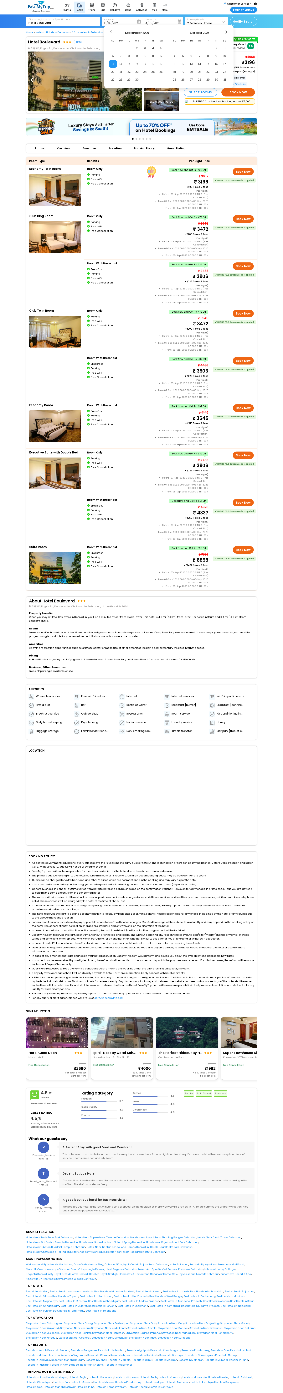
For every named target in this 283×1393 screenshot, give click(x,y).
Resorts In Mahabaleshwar (42, 1355)
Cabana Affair (113, 1264)
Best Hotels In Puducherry (199, 1296)
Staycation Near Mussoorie (43, 1333)
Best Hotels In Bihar (242, 1301)
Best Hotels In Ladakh (176, 1291)
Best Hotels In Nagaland (236, 1306)
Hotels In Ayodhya (202, 1382)
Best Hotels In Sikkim (38, 1296)
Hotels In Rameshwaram (111, 1387)
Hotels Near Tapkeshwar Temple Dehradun (102, 1237)
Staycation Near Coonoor (74, 1338)
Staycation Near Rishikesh (108, 1333)
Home (29, 32)
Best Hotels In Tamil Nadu (68, 1311)
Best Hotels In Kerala (148, 1291)
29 (129, 80)
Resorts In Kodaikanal (118, 1365)
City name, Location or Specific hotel (49, 19)
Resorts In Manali (96, 1360)
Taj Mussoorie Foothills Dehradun (198, 1274)
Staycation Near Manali (234, 1323)
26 (161, 72)
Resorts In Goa (220, 1350)
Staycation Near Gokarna (239, 1328)
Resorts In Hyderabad (111, 1350)
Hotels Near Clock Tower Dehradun (219, 1237)
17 (145, 64)
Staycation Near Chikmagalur (44, 1323)
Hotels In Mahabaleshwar (60, 1387)
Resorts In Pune (238, 1360)
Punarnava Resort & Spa (236, 1274)
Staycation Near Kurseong (174, 1338)
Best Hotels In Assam (216, 1301)
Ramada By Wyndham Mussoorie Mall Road (217, 1264)
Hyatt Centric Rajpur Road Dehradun (145, 1264)
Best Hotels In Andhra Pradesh (140, 1301)
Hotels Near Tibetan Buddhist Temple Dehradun (55, 1247)
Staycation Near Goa (143, 1323)
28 (120, 80)
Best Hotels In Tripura (65, 1296)
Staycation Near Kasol (143, 1338)
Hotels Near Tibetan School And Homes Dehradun (118, 1247)
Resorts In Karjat (36, 1350)
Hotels (40, 32)
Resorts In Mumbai (216, 1360)
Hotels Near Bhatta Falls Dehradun (171, 1247)
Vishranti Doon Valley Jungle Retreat (82, 1269)
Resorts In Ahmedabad (64, 1365)
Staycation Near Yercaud (41, 1338)
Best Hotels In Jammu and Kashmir (71, 1291)
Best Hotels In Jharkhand (133, 1306)
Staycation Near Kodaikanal (108, 1328)
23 (137, 72)
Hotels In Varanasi (170, 1377)
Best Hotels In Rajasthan (240, 1291)
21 (121, 72)
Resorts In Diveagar (171, 1355)
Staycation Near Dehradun (206, 1328)
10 (145, 56)
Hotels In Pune (86, 1387)
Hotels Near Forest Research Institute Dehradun (135, 1252)
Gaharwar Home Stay (163, 1274)
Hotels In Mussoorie (195, 1377)
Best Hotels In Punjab (39, 1311)
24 (145, 72)
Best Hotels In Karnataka (165, 1306)
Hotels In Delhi (148, 1377)
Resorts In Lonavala (38, 1360)
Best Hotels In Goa (37, 1291)
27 (113, 80)
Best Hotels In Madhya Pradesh (200, 1306)
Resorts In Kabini (240, 1350)
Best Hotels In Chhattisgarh (42, 1306)
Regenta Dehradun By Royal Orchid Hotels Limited (57, 1274)
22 (129, 72)
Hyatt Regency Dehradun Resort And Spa (131, 1269)
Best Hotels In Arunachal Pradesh (181, 1301)
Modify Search (244, 21)
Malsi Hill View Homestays (42, 1269)
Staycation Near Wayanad (42, 1328)
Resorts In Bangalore (84, 1350)
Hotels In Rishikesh (241, 1377)
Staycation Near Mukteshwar (110, 1338)
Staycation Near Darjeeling (202, 1323)
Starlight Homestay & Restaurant (128, 1274)
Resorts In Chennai (92, 1365)
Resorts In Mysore (121, 1355)
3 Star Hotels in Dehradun (87, 32)
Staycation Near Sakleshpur (111, 1323)
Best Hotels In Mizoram (73, 1301)
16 (137, 64)
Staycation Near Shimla (142, 1328)
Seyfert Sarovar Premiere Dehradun (180, 1269)
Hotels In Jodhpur (154, 1382)
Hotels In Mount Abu (101, 1377)
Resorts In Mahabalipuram (67, 1360)
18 (153, 64)
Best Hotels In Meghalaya (41, 1301)
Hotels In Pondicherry (128, 1382)
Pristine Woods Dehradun (80, 1279)
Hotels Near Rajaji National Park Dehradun (172, 1242)
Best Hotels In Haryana (102, 1306)
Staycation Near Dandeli (173, 1328)
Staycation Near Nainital (76, 1333)
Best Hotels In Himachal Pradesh (114, 1291)
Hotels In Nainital (218, 1377)
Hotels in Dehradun (58, 32)
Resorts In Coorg (225, 1355)
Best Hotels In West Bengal (165, 1296)
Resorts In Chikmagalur (199, 1355)
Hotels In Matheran (177, 1382)
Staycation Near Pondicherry (215, 1333)
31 (224, 80)
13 (112, 64)
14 (120, 64)
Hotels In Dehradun (161, 1387)
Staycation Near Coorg (78, 1323)
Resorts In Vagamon (73, 1355)
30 (137, 80)
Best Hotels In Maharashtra (207, 1291)
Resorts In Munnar (58, 1350)
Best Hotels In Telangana (101, 1311)
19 (161, 64)
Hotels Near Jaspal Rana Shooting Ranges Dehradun (163, 1237)
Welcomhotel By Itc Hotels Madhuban (49, 1264)
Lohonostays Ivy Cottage (219, 1269)
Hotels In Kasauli (138, 1387)
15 (128, 64)
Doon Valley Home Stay (88, 1264)
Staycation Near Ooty (170, 1323)
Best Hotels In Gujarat (74, 1306)
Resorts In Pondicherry (195, 1350)
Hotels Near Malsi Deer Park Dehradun (50, 1237)
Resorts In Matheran (191, 1360)
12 (161, 56)
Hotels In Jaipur (35, 1377)
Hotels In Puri (61, 1382)
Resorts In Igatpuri (138, 1350)
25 (153, 72)
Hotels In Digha (78, 1377)
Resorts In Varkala (119, 1360)
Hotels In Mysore (103, 1382)
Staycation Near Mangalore (178, 1333)
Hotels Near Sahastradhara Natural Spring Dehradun (112, 1242)
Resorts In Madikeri (165, 1360)
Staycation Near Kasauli (75, 1328)
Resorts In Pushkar (37, 1365)
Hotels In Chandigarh (39, 1382)
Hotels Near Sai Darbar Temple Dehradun (52, 1242)
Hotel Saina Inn (179, 1264)
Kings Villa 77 (34, 1279)
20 (113, 72)
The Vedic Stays (53, 1279)
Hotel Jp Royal (98, 1274)
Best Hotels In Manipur (230, 1296)
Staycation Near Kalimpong (143, 1333)
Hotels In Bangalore (226, 1382)
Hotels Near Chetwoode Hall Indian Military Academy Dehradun (65, 1252)
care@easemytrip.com (109, 998)
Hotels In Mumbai (81, 1382)
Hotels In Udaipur (57, 1377)
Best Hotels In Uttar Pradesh (131, 1296)
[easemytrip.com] (41, 11)
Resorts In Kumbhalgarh (165, 1350)
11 (153, 56)
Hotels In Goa (34, 1387)
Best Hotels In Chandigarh (104, 1301)
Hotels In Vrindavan (127, 1377)
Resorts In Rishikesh (146, 1355)
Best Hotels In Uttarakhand (96, 1296)
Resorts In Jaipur (142, 1360)
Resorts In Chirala (98, 1355)
